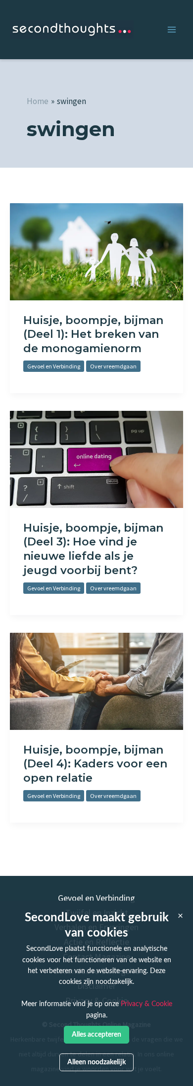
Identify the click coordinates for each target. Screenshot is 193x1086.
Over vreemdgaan (113, 366)
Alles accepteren (96, 1034)
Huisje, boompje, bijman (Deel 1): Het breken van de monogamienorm (93, 334)
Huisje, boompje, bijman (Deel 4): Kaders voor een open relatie (95, 764)
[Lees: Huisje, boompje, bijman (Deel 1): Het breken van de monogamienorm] (96, 250)
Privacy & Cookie (146, 1004)
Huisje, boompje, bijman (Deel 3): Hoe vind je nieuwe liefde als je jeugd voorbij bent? (93, 549)
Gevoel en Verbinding (53, 366)
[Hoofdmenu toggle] (171, 29)
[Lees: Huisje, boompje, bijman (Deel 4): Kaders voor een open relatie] (96, 680)
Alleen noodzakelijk (96, 1062)
